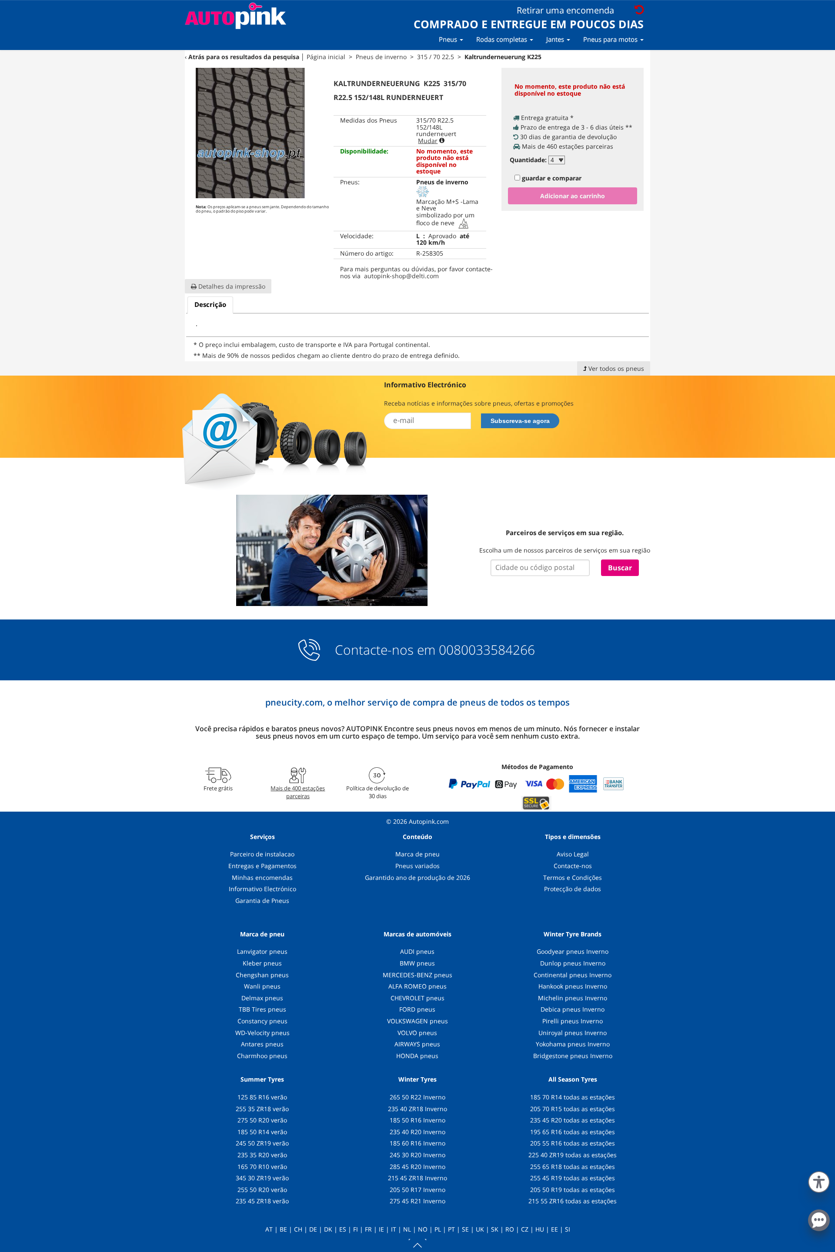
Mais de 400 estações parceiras (298, 792)
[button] (819, 1180)
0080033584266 (487, 649)
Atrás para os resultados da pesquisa (243, 57)
